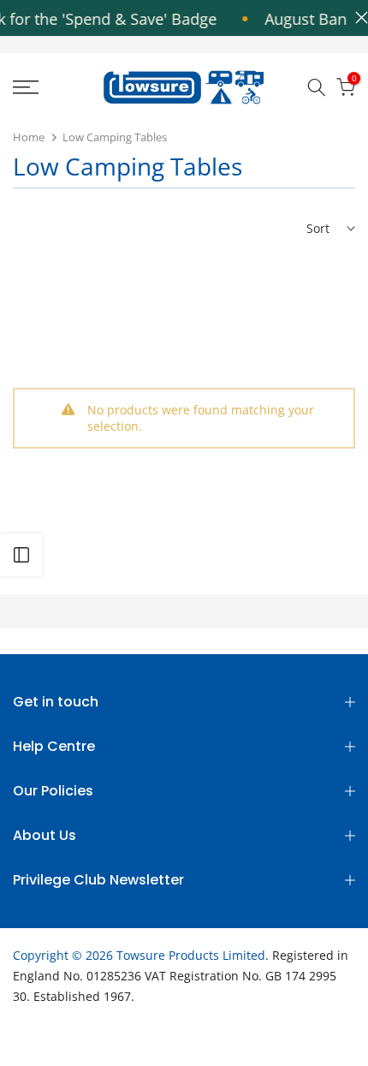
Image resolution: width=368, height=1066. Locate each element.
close (357, 17)
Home (29, 137)
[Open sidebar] (21, 554)
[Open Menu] (51, 87)
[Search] (316, 87)
